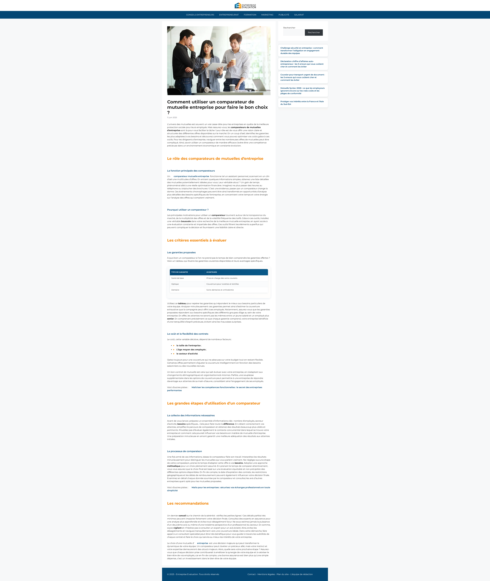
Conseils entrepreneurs (200, 15)
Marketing (267, 15)
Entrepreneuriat (229, 15)
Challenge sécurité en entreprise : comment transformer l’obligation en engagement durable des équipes (301, 50)
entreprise (202, 543)
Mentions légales (266, 574)
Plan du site (283, 574)
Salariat (299, 15)
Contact (252, 574)
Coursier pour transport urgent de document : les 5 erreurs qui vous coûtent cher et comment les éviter (302, 77)
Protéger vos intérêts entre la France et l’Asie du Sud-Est (302, 102)
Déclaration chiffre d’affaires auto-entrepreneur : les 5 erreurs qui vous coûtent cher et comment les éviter (301, 64)
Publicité (284, 15)
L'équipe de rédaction (301, 574)
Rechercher (289, 28)
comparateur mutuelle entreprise (191, 176)
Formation (250, 15)
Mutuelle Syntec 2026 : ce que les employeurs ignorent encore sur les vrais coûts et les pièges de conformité (302, 91)
